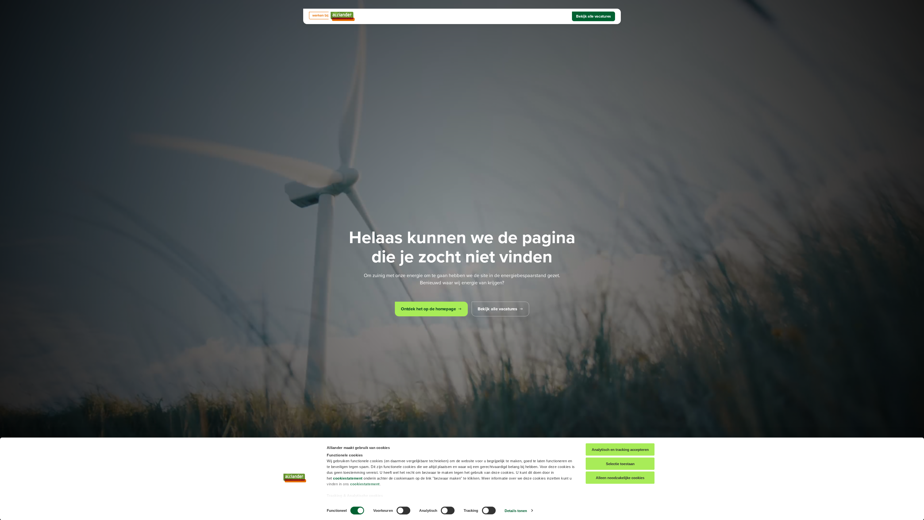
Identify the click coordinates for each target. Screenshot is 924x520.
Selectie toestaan (620, 464)
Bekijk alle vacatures (593, 16)
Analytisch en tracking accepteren (620, 450)
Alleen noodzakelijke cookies (620, 478)
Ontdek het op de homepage (428, 309)
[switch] (403, 510)
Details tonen (516, 510)
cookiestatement (348, 478)
